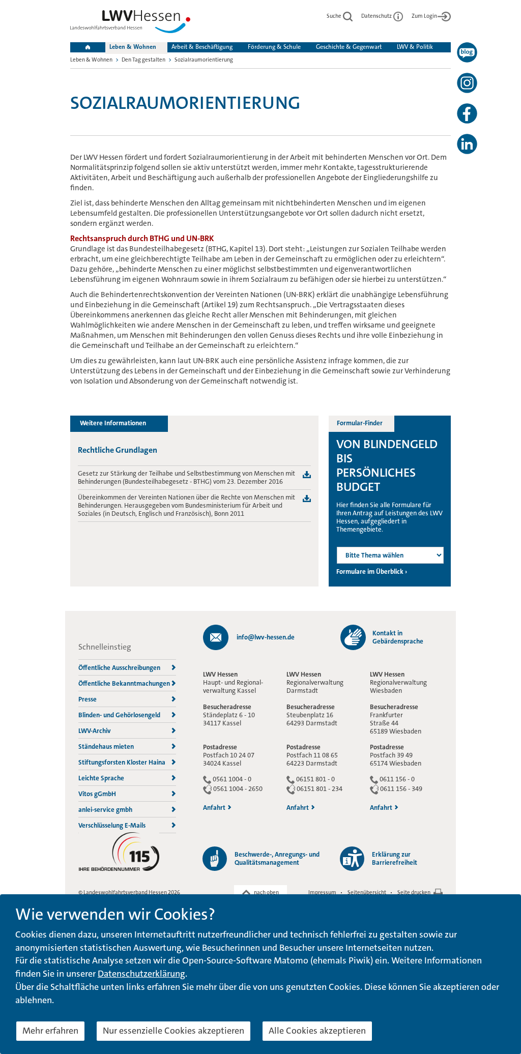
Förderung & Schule (274, 47)
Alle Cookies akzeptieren (317, 1030)
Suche (334, 16)
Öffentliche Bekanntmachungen (124, 683)
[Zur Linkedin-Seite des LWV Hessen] (467, 144)
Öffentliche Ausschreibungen (119, 667)
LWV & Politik (415, 47)
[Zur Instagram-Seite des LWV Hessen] (467, 83)
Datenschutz (377, 16)
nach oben (266, 892)
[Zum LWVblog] (467, 52)
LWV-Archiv (94, 730)
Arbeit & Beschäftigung (202, 47)
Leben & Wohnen (132, 47)
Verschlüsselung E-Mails (112, 825)
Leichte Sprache (101, 778)
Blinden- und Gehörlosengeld (119, 715)
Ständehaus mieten (106, 746)
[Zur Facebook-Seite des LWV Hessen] (467, 113)
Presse (87, 699)
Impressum (322, 892)
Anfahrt (214, 808)
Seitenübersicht (367, 892)
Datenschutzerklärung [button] (141, 974)
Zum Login (424, 16)
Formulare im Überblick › (371, 572)
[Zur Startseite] (130, 24)
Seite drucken (413, 892)
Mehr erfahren (50, 1030)
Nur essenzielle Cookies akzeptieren (173, 1030)
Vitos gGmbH (97, 793)
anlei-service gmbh (105, 809)
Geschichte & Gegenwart (349, 47)
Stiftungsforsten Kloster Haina (121, 762)
